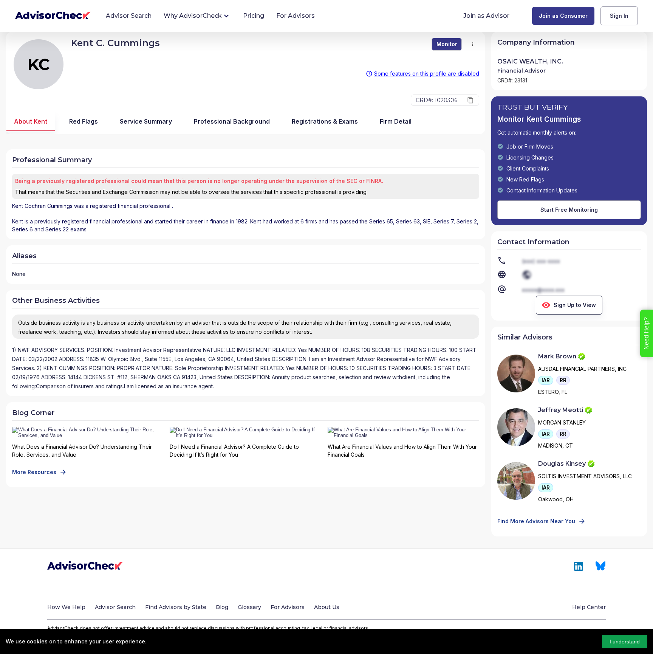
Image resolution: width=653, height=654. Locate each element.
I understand (625, 642)
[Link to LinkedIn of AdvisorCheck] (579, 566)
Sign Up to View (575, 305)
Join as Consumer (563, 15)
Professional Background (232, 121)
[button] (545, 380)
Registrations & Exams (325, 121)
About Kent (30, 121)
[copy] (470, 100)
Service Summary (146, 121)
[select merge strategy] (472, 44)
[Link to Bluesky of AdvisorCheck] (601, 566)
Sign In (619, 15)
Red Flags (83, 121)
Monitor (446, 44)
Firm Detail (396, 121)
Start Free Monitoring (569, 209)
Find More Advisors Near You (536, 521)
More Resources (34, 472)
